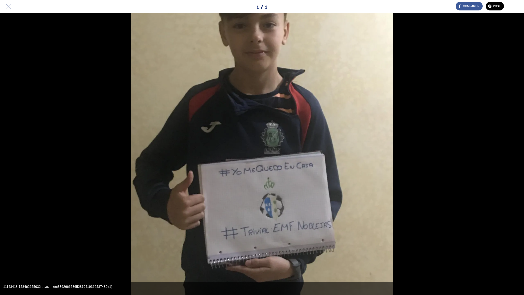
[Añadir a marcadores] (516, 6)
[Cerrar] (8, 6)
